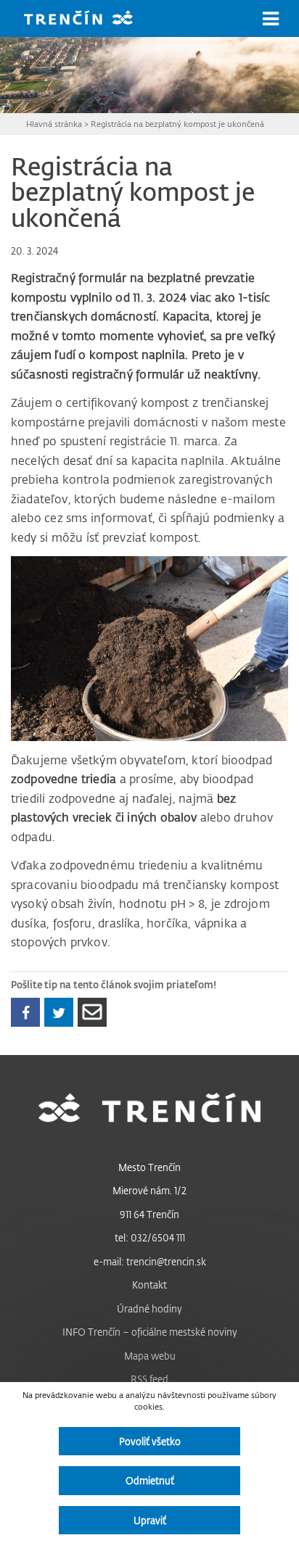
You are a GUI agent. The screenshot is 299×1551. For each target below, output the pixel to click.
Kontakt (149, 1284)
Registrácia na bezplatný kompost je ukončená (177, 123)
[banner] (89, 19)
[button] (271, 18)
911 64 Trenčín (149, 1214)
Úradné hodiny (149, 1308)
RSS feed (149, 1379)
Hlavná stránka (54, 123)
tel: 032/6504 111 (150, 1237)
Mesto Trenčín (149, 1167)
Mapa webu (150, 1355)
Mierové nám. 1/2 (149, 1190)
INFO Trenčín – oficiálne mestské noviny (149, 1331)
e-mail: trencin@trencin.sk (150, 1261)
